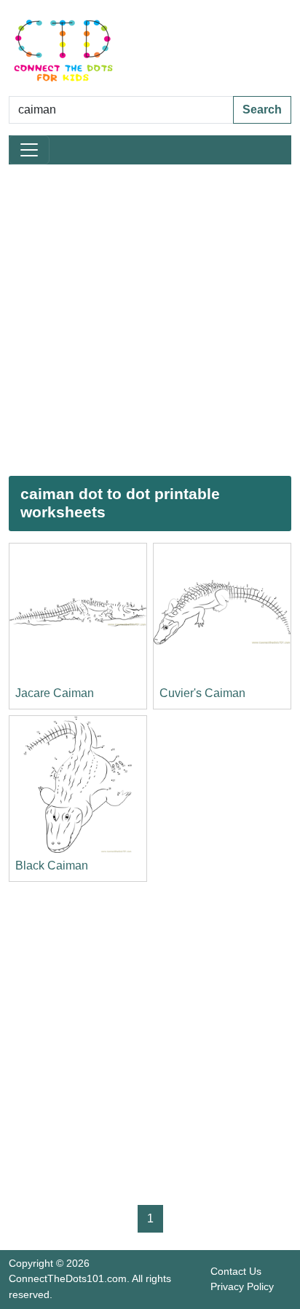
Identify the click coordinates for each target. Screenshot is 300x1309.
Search (262, 109)
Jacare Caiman (54, 693)
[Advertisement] (150, 320)
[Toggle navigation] (29, 149)
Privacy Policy (242, 1286)
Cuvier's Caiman (202, 693)
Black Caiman (51, 865)
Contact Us (235, 1271)
